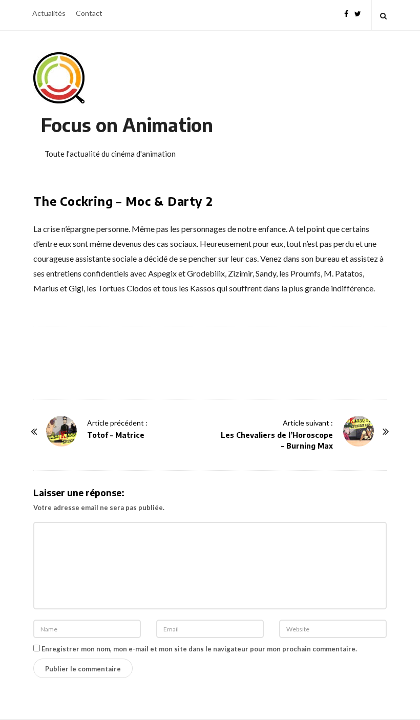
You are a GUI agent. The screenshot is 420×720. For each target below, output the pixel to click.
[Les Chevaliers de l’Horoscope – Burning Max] (358, 431)
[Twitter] (357, 12)
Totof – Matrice (115, 435)
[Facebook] (346, 12)
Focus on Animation (127, 124)
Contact (89, 13)
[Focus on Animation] (59, 77)
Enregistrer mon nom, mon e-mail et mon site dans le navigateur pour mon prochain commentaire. (199, 649)
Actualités (49, 13)
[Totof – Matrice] (61, 431)
